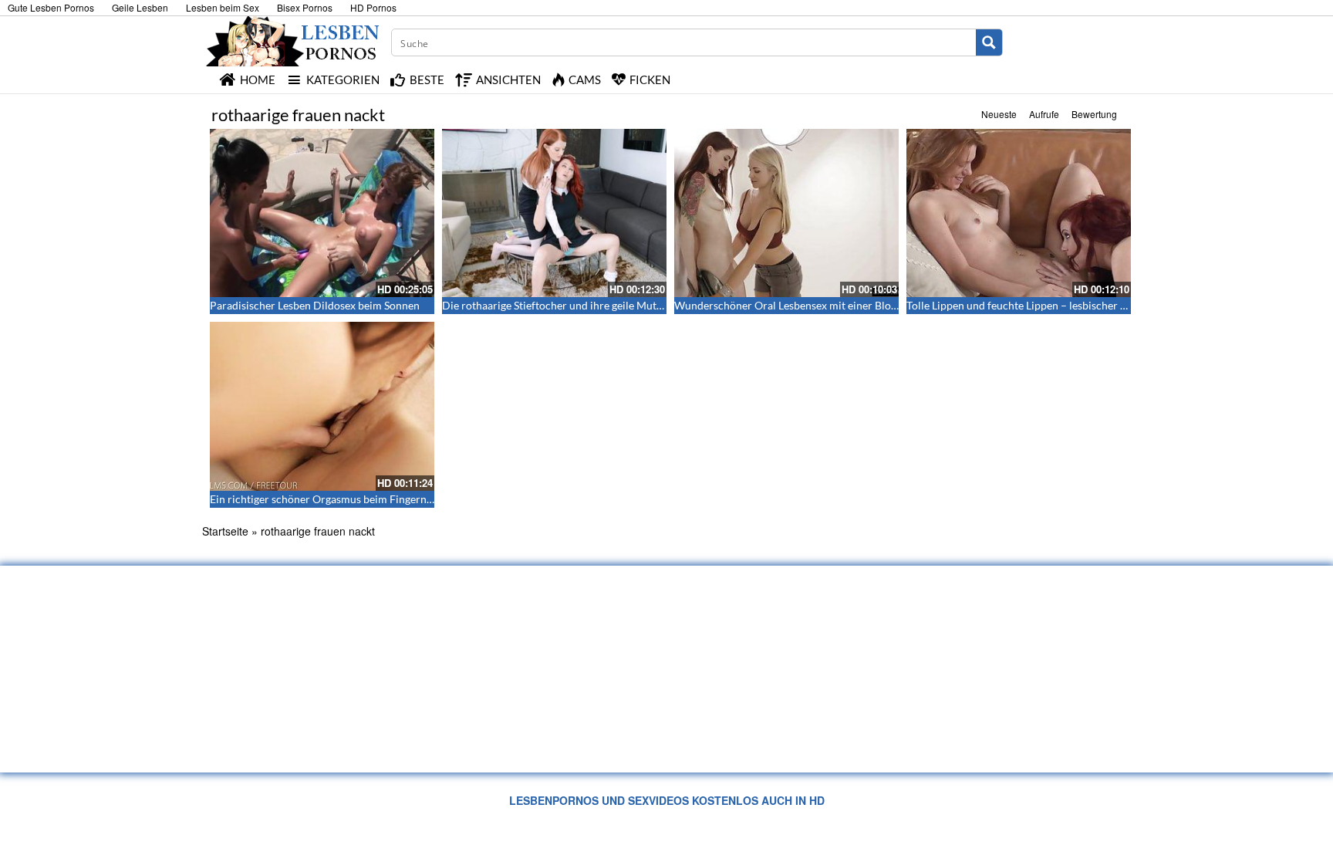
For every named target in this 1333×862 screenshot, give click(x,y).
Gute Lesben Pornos (51, 7)
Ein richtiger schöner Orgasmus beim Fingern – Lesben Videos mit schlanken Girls (405, 498)
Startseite (225, 531)
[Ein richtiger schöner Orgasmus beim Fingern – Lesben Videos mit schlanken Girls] (322, 406)
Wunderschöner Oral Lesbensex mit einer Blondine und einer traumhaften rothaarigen (880, 305)
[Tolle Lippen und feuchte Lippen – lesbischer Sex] (1018, 213)
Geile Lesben (140, 7)
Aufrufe (1044, 113)
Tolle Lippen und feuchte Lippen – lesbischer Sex (1021, 305)
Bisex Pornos (304, 7)
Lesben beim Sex (222, 7)
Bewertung (1094, 113)
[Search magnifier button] (989, 42)
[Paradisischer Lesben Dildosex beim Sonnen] (322, 213)
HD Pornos (373, 7)
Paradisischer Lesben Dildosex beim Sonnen (315, 305)
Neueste (999, 113)
